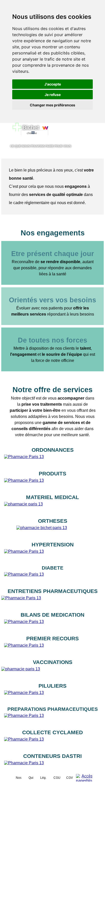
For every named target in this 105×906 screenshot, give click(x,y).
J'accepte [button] (52, 84)
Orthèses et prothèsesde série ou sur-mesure (52, 530)
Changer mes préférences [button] (52, 105)
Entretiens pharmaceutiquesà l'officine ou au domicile (52, 601)
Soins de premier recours (52, 651)
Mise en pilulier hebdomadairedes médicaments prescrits (52, 695)
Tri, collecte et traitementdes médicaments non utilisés (52, 742)
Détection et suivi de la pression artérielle (52, 557)
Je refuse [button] (53, 94)
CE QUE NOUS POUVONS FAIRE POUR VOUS (40, 146)
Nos (18, 778)
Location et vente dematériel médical (52, 507)
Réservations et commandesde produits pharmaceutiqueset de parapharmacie (53, 480)
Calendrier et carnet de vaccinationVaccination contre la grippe (53, 672)
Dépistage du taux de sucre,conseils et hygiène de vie (52, 578)
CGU (57, 778)
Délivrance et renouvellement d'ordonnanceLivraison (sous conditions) (52, 459)
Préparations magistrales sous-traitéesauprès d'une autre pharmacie (52, 718)
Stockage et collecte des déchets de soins (52, 768)
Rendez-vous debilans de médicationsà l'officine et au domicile (52, 622)
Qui (31, 778)
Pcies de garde (70, 132)
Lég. (43, 778)
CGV (69, 778)
